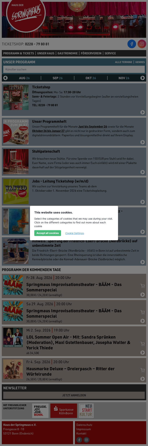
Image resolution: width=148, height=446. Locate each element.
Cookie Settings (74, 233)
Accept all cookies (47, 233)
